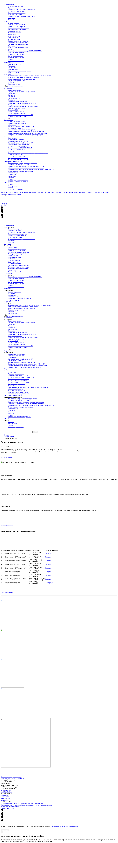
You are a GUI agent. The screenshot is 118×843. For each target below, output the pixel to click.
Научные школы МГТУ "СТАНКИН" (20, 148)
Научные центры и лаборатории (18, 146)
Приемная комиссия (14, 8)
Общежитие (12, 174)
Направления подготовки (16, 54)
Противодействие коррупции (17, 101)
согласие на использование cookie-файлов (64, 826)
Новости (11, 59)
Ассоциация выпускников (16, 113)
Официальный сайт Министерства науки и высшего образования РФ (22, 803)
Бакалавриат (5, 795)
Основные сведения (14, 90)
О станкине (8, 88)
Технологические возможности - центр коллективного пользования (29, 76)
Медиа (6, 182)
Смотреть (48, 553)
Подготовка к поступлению (17, 123)
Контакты (11, 19)
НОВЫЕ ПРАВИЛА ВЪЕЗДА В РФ (19, 181)
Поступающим (9, 4)
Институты (11, 100)
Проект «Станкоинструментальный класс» (21, 16)
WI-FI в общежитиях (14, 39)
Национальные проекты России (18, 158)
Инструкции (12, 67)
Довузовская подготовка (16, 6)
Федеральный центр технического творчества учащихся (25, 134)
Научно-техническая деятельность (19, 159)
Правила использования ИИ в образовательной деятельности (27, 133)
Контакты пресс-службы (16, 189)
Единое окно (12, 46)
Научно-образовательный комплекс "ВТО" (21, 126)
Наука (6, 136)
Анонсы (10, 187)
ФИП (10, 118)
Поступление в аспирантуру (17, 13)
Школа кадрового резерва (16, 111)
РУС (2, 202)
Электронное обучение (15, 128)
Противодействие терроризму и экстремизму (22, 103)
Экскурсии (11, 18)
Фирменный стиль (14, 84)
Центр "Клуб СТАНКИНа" (16, 26)
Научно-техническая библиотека (18, 28)
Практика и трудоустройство (17, 24)
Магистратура (5, 798)
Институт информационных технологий (82, 192)
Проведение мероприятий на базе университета (23, 106)
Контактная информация (16, 61)
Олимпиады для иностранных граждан (20, 171)
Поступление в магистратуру (17, 11)
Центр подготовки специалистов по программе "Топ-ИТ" (26, 131)
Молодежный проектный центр (18, 44)
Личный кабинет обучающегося (18, 47)
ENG (5, 204)
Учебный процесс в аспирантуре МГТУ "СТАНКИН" (25, 51)
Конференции (12, 138)
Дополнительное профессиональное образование (23, 77)
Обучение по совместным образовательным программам (26, 168)
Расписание (11, 34)
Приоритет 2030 (13, 110)
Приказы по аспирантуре (16, 52)
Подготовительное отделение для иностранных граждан (26, 166)
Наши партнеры (13, 173)
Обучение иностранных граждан (18, 164)
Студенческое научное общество (18, 41)
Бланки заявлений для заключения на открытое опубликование (28, 153)
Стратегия (11, 95)
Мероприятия (12, 186)
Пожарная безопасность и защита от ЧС (20, 115)
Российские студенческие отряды (18, 42)
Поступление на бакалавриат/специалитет (21, 9)
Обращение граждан (7, 808)
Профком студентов (14, 31)
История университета (15, 105)
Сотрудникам (8, 62)
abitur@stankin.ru (6, 790)
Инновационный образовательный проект (21, 130)
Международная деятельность (13, 161)
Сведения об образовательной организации (21, 92)
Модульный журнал (14, 33)
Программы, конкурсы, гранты (18, 141)
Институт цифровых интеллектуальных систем (53, 192)
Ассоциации (12, 176)
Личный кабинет (13, 72)
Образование (8, 120)
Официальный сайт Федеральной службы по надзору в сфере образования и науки (27, 805)
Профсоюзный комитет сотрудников (19, 71)
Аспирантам (8, 49)
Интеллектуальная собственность (18, 144)
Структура (11, 93)
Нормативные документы (16, 57)
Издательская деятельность (16, 80)
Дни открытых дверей (15, 14)
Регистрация (49, 582)
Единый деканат (13, 23)
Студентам (7, 21)
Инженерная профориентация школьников (21, 79)
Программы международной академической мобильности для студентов (31, 169)
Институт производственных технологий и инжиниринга (19, 192)
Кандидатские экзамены (15, 56)
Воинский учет (13, 37)
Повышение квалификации (16, 121)
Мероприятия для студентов (17, 29)
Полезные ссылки (13, 69)
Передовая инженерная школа (17, 116)
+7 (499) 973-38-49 (6, 792)
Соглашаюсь (5, 830)
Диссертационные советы (16, 139)
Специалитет (5, 797)
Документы (11, 66)
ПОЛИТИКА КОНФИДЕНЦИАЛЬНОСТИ (14, 822)
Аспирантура (5, 800)
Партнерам (7, 74)
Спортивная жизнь (14, 36)
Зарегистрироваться (7, 457)
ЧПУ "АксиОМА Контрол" (16, 156)
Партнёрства (12, 96)
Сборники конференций (15, 154)
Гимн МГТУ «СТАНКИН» (16, 108)
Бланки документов (14, 64)
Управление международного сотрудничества (22, 163)
